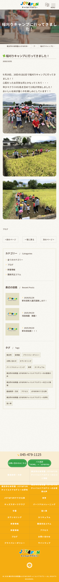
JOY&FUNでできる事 (39, 391)
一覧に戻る (29, 239)
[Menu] (53, 5)
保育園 (17, 355)
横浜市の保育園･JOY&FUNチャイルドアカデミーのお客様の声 (29, 374)
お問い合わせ (11, 361)
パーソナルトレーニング (16, 367)
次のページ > (48, 239)
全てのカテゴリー (15, 259)
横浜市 (9, 355)
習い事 (9, 403)
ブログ (5, 229)
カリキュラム (39, 367)
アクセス (24, 391)
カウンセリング (25, 361)
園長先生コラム (14, 274)
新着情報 (11, 269)
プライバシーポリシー (31, 355)
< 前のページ (10, 239)
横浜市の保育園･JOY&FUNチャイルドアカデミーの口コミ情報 (29, 383)
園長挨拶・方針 (12, 391)
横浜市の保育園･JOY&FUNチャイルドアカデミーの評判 (27, 397)
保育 (29, 367)
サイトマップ (44, 543)
